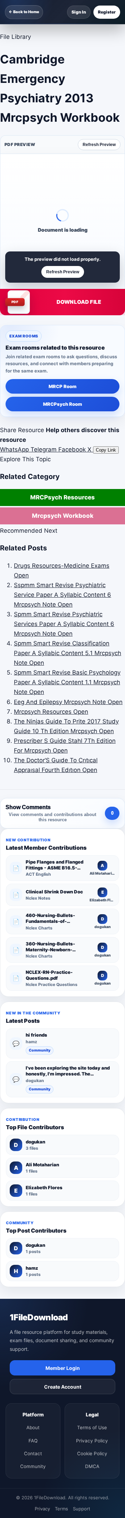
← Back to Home (24, 11)
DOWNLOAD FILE (79, 302)
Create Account (62, 1387)
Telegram (44, 449)
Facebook (73, 449)
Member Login (62, 1368)
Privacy (42, 1508)
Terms (61, 1508)
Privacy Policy (92, 1440)
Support (81, 1508)
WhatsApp (15, 449)
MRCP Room (62, 386)
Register (107, 12)
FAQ (33, 1440)
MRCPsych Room (62, 404)
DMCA (92, 1466)
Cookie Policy (92, 1453)
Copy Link (106, 450)
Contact (33, 1453)
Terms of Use (92, 1427)
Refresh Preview (99, 144)
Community (39, 1050)
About (33, 1427)
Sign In (79, 12)
